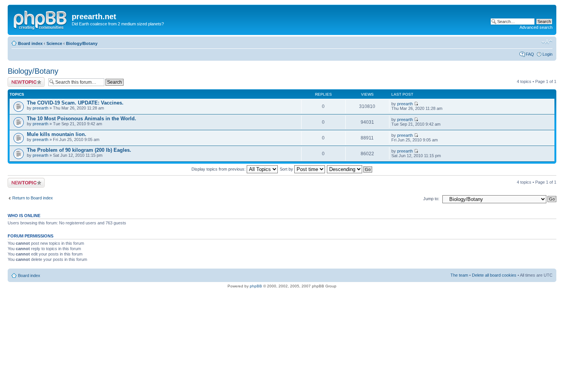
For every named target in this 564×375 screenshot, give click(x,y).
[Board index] (41, 19)
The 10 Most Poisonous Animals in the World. (81, 118)
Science (54, 43)
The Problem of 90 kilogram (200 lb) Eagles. (79, 150)
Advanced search (535, 27)
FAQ (530, 54)
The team (459, 275)
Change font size (546, 41)
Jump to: (431, 198)
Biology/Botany (81, 43)
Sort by (287, 169)
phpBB (256, 286)
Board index (30, 43)
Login (547, 54)
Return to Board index (32, 198)
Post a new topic (23, 79)
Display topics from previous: (219, 169)
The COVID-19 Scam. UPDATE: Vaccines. (75, 103)
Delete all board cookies (494, 275)
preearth (40, 108)
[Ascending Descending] (350, 169)
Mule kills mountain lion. (56, 134)
